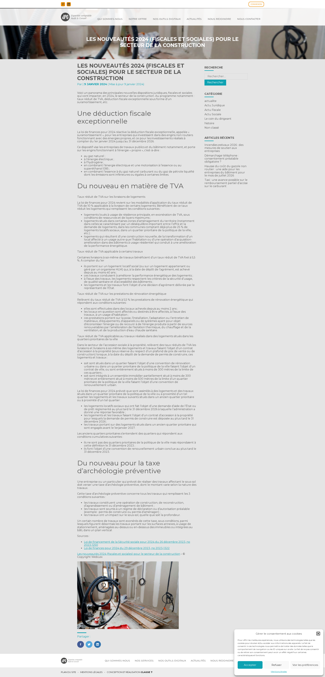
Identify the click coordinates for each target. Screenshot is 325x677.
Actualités (194, 18)
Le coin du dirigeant (217, 118)
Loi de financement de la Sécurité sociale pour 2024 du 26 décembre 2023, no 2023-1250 (137, 543)
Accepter (250, 665)
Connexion (256, 4)
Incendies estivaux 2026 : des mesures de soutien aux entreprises (223, 148)
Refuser (276, 665)
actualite (210, 101)
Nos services (144, 660)
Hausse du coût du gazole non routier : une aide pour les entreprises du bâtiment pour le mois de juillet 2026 (225, 171)
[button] (318, 633)
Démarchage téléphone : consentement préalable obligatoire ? (221, 158)
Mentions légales (279, 671)
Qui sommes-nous (110, 18)
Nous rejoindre (219, 18)
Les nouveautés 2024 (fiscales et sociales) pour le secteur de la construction (128, 553)
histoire (209, 123)
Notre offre (138, 18)
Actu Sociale (212, 114)
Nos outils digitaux (167, 18)
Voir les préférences (305, 665)
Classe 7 (146, 672)
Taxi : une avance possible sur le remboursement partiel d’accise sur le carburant (226, 183)
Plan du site (68, 672)
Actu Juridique (214, 105)
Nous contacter (248, 18)
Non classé (211, 127)
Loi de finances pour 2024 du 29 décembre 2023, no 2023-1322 (127, 548)
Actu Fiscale (212, 110)
